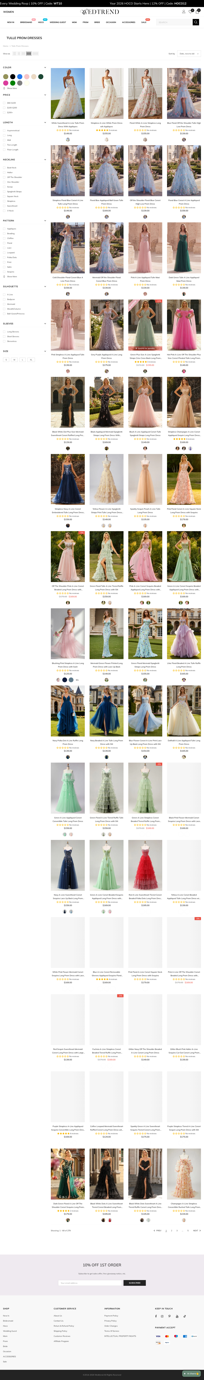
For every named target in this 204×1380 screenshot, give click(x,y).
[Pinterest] (171, 1316)
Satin (9, 267)
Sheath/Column (14, 309)
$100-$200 (12, 107)
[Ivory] (26, 83)
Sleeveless (12, 341)
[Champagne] (33, 76)
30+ (77, 680)
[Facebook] (158, 1316)
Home (5, 46)
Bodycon (11, 299)
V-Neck (10, 210)
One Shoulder (13, 182)
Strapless (11, 201)
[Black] (12, 76)
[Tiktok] (186, 1316)
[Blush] (26, 76)
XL (31, 360)
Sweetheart (12, 206)
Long (9, 135)
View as (6, 53)
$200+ (10, 112)
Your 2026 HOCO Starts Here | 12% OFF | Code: (148, 3)
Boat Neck (11, 167)
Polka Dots (12, 257)
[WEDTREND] (99, 12)
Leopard (11, 252)
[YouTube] (179, 1316)
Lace (9, 248)
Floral (9, 243)
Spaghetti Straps (14, 191)
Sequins (10, 272)
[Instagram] (164, 1316)
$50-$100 (11, 103)
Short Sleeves (13, 336)
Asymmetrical (13, 130)
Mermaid (11, 304)
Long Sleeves (13, 331)
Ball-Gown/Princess (16, 313)
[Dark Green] (41, 76)
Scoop (10, 187)
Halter (10, 172)
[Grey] (19, 83)
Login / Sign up (183, 12)
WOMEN (8, 11)
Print (9, 262)
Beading (11, 233)
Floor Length (12, 149)
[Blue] (19, 76)
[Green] (12, 83)
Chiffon (10, 238)
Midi (9, 140)
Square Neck (12, 196)
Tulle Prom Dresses (20, 46)
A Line (10, 294)
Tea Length (12, 145)
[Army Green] (5, 76)
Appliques (11, 228)
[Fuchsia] (5, 83)
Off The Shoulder (14, 177)
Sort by (172, 53)
